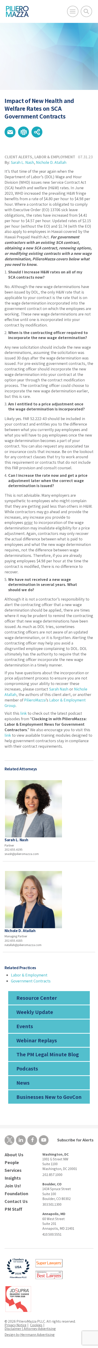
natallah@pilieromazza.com (23, 945)
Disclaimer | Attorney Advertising (30, 1328)
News (23, 1082)
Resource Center (36, 997)
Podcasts (27, 1068)
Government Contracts (31, 981)
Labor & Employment (54, 156)
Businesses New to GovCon (49, 1096)
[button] (10, 132)
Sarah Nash (58, 689)
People (12, 1162)
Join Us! (13, 1186)
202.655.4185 (14, 940)
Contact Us (16, 1201)
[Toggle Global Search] (86, 11)
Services (13, 1170)
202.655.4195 (14, 849)
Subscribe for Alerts (75, 1140)
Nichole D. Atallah (51, 162)
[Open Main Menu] (72, 11)
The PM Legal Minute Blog (47, 1054)
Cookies (36, 1325)
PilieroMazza (35, 700)
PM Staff (13, 1209)
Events (24, 1026)
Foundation (16, 1194)
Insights (13, 1178)
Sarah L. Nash (22, 162)
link (23, 713)
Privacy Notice (15, 1325)
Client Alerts (18, 156)
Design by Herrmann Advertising (30, 1334)
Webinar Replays (36, 1040)
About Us (14, 1155)
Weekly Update (34, 1012)
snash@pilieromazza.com (22, 854)
